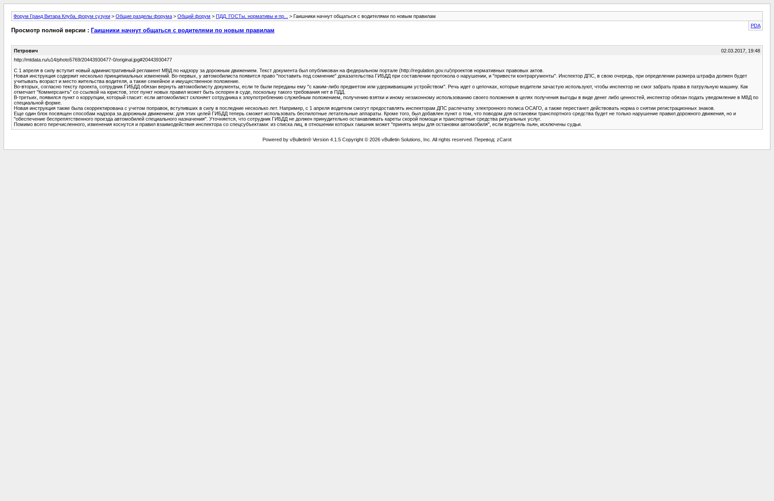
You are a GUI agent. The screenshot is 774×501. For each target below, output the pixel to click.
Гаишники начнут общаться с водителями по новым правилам (183, 30)
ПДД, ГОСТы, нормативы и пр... (252, 16)
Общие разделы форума (144, 16)
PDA (756, 25)
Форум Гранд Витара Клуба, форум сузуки (61, 16)
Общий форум (194, 16)
